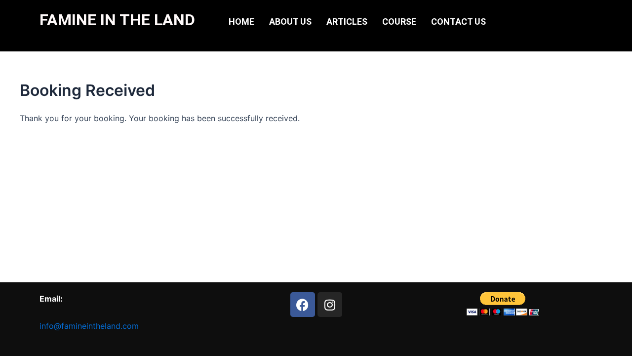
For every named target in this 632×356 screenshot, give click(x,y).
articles (346, 21)
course (399, 21)
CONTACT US (458, 21)
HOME (241, 21)
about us (290, 21)
